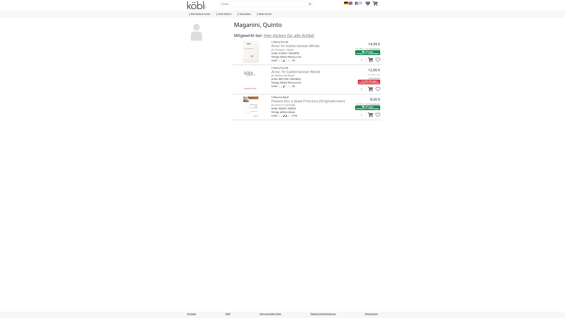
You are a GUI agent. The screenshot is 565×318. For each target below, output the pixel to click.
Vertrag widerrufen (270, 313)
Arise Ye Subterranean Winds (295, 45)
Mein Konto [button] (265, 14)
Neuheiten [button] (245, 14)
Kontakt (191, 313)
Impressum (371, 313)
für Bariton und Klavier (283, 75)
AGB (227, 313)
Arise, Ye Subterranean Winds (295, 71)
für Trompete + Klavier (282, 49)
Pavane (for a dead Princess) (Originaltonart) (308, 100)
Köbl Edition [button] (225, 14)
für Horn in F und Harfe (283, 105)
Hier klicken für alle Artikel (289, 35)
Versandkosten (374, 49)
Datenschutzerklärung (323, 313)
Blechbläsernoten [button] (200, 14)
